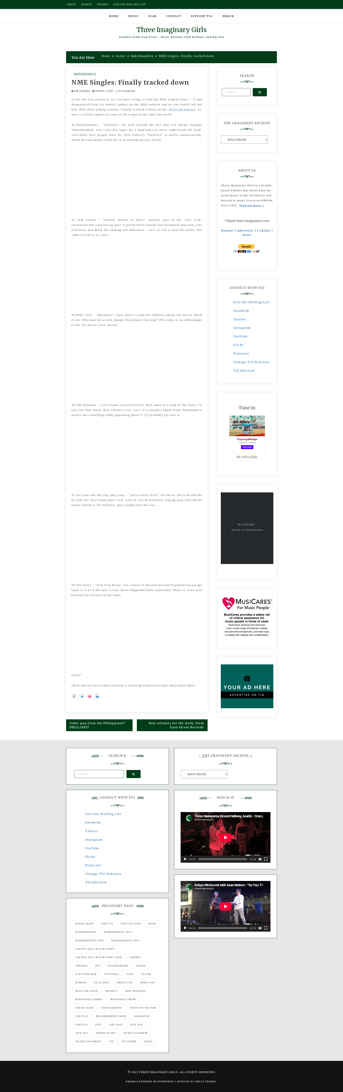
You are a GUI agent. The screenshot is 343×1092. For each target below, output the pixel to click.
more (247, 234)
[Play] (185, 859)
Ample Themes (205, 1081)
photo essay (84, 1007)
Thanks (102, 4)
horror (80, 982)
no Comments (126, 91)
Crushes (81, 965)
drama (140, 965)
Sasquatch (142, 1016)
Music (133, 16)
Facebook (241, 311)
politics (81, 1016)
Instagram (242, 328)
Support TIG (202, 16)
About (71, 4)
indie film (125, 982)
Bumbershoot (85, 932)
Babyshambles (85, 74)
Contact (173, 16)
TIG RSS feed (244, 370)
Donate (86, 4)
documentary (118, 965)
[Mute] (260, 859)
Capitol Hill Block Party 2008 (98, 957)
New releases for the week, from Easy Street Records (176, 725)
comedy (135, 957)
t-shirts (263, 230)
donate (227, 230)
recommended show (111, 1016)
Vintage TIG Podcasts (251, 362)
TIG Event (129, 1041)
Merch (228, 16)
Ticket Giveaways (88, 1041)
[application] (225, 837)
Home (114, 16)
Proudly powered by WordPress (150, 1081)
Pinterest (241, 353)
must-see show (86, 991)
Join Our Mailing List (251, 302)
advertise (245, 230)
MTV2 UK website (182, 109)
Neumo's (111, 991)
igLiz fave (101, 982)
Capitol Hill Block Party (94, 949)
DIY (97, 965)
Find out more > (251, 205)
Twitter (239, 319)
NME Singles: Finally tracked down (130, 82)
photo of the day (143, 1007)
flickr (146, 974)
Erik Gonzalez (82, 91)
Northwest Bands (89, 999)
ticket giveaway (135, 1033)
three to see (106, 1033)
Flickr (238, 345)
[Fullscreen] (266, 859)
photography (111, 1007)
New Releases (135, 991)
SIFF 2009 (116, 1024)
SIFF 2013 (81, 1033)
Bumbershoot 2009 (125, 940)
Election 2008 (86, 974)
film (129, 974)
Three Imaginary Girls (171, 30)
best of (107, 923)
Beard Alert (84, 923)
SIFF (98, 1024)
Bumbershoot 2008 (89, 940)
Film (152, 16)
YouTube (240, 336)
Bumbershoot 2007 (118, 932)
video (148, 1041)
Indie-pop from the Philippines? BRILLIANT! (97, 725)
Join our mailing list (129, 4)
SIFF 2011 (136, 1024)
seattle (81, 1024)
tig (111, 1041)
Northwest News (123, 999)
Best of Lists (131, 923)
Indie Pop (147, 982)
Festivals (111, 974)
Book (152, 923)
